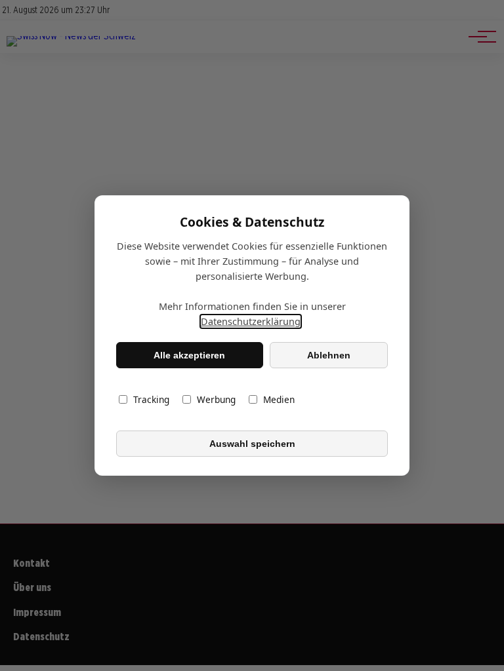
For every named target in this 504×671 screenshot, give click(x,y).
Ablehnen (328, 355)
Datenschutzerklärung (251, 321)
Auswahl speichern (252, 443)
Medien (279, 399)
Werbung (216, 399)
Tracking (151, 399)
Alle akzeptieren (189, 355)
